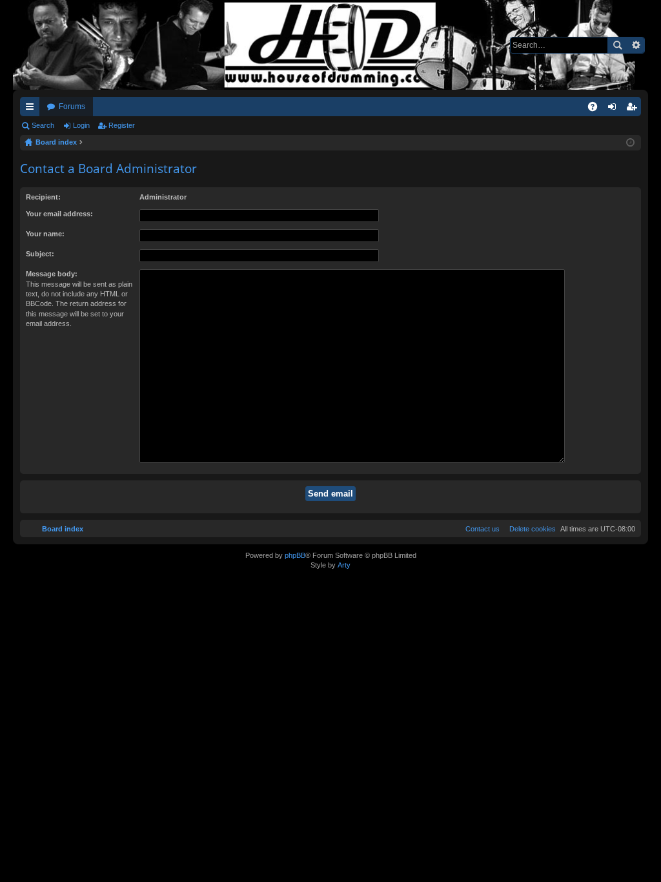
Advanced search (635, 45)
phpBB (295, 555)
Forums (72, 106)
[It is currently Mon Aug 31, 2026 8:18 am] (630, 143)
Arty (344, 565)
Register (121, 125)
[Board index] (330, 45)
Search (617, 45)
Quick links (32, 109)
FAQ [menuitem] (596, 109)
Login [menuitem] (614, 109)
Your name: (45, 234)
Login (81, 125)
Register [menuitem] (634, 109)
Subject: (40, 254)
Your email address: (59, 214)
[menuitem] (530, 529)
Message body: (51, 274)
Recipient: (43, 197)
